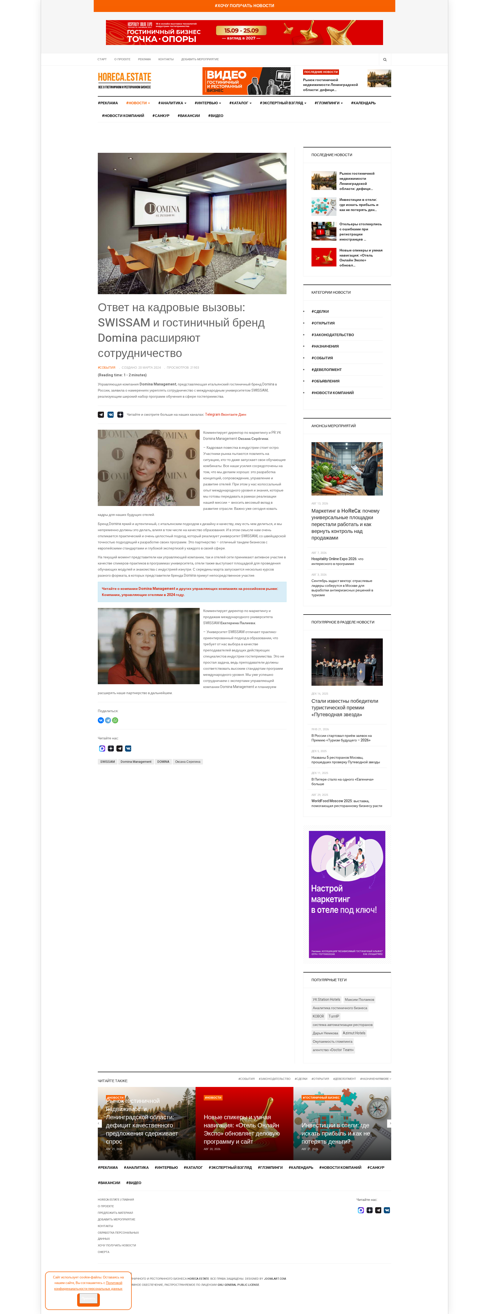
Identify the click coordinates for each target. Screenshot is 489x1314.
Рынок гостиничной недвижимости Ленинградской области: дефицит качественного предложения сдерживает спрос (142, 1121)
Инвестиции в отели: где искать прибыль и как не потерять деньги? (336, 1133)
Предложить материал (115, 1213)
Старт (102, 59)
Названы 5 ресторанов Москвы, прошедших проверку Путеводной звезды (345, 760)
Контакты (166, 59)
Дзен (242, 414)
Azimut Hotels (354, 1033)
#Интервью (207, 103)
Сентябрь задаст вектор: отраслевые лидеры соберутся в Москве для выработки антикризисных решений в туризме (342, 588)
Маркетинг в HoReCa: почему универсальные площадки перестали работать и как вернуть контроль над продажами (345, 524)
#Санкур (160, 115)
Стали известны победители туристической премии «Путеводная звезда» (344, 707)
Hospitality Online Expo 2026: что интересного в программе (337, 561)
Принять (89, 1298)
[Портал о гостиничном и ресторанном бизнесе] (124, 80)
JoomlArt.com (275, 1279)
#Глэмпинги (327, 103)
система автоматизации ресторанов (343, 1024)
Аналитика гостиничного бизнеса (340, 1008)
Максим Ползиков (359, 999)
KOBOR (318, 1016)
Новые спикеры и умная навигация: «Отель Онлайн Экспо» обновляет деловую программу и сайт (242, 1129)
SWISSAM (107, 761)
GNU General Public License (238, 1285)
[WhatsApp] (115, 720)
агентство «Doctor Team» (333, 1050)
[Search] (385, 59)
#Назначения (325, 346)
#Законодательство (332, 335)
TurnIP (334, 1016)
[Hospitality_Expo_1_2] (244, 32)
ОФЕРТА (103, 1252)
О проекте (122, 59)
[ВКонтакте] (101, 720)
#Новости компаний (123, 115)
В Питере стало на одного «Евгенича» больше (342, 782)
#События (322, 358)
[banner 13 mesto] (347, 894)
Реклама (144, 59)
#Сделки (320, 311)
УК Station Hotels (326, 999)
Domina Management (136, 761)
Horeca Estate (198, 1279)
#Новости (213, 1098)
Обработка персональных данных (118, 1236)
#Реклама (108, 103)
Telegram (212, 414)
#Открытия (323, 323)
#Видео (215, 115)
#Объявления (325, 381)
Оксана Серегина (187, 761)
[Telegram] (108, 720)
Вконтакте (229, 414)
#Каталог (239, 103)
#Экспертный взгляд (282, 103)
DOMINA (163, 761)
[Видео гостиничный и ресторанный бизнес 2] (246, 80)
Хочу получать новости (117, 1245)
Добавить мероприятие (200, 59)
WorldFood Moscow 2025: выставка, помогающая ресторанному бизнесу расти (346, 803)
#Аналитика (171, 103)
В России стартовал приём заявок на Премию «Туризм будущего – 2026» (341, 738)
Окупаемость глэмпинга (332, 1041)
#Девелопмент (326, 369)
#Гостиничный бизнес (321, 1098)
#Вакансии (189, 115)
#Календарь (363, 103)
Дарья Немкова (325, 1033)
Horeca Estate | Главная (116, 1200)
